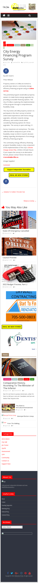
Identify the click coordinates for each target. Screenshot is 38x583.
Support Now (6, 464)
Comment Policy (5, 515)
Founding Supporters (7, 505)
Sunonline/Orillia (16, 62)
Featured (17, 45)
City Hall (4, 44)
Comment (6, 165)
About (3, 499)
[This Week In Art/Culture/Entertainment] (8, 405)
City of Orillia (25, 62)
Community (5, 458)
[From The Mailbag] (4, 422)
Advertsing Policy (6, 508)
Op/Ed (4, 448)
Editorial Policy (5, 512)
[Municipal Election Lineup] (9, 415)
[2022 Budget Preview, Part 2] (19, 265)
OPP (3, 454)
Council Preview (9, 257)
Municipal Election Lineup (25, 416)
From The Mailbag (13, 423)
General (23, 45)
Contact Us (5, 461)
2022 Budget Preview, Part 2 (15, 284)
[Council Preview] (19, 239)
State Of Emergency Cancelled (16, 231)
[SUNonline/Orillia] (4, 15)
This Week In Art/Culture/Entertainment (24, 407)
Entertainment (7, 379)
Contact (3, 502)
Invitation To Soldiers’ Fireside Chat (13, 192)
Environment (10, 45)
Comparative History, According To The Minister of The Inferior (18, 385)
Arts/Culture (6, 439)
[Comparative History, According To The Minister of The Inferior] (19, 359)
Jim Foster (27, 379)
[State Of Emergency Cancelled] (19, 212)
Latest (28, 45)
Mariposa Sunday (30, 201)
